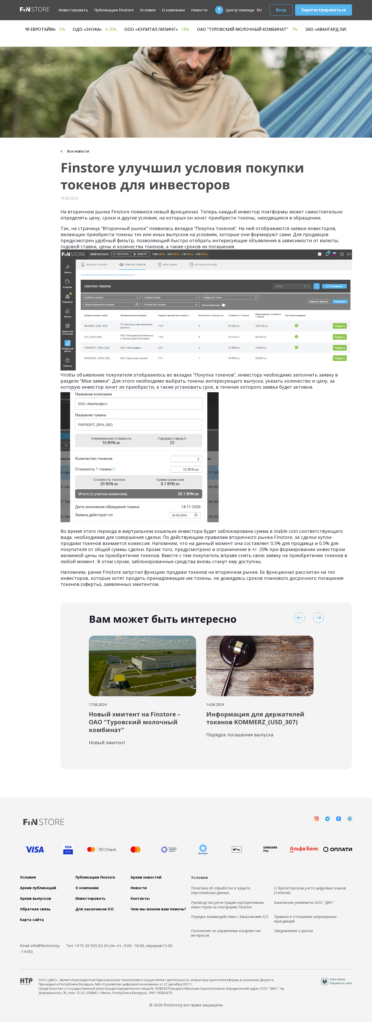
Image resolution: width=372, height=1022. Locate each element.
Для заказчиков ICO (94, 909)
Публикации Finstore (114, 9)
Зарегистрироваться (323, 10)
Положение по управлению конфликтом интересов (226, 933)
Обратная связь (35, 909)
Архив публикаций (38, 888)
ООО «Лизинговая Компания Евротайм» (83, 29)
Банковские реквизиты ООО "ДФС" (304, 902)
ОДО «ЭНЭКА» (164, 29)
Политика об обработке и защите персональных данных (220, 890)
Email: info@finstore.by (40, 945)
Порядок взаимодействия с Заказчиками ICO (229, 916)
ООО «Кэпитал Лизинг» (226, 29)
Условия (148, 9)
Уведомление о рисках (293, 931)
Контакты (140, 898)
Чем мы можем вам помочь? (158, 909)
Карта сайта (32, 919)
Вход (281, 10)
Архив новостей (146, 877)
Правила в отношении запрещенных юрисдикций (305, 919)
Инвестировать (73, 9)
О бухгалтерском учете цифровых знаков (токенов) (310, 890)
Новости (199, 9)
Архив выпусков (35, 898)
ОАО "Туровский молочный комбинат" (316, 29)
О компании (173, 9)
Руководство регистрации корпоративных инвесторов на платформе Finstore (227, 904)
